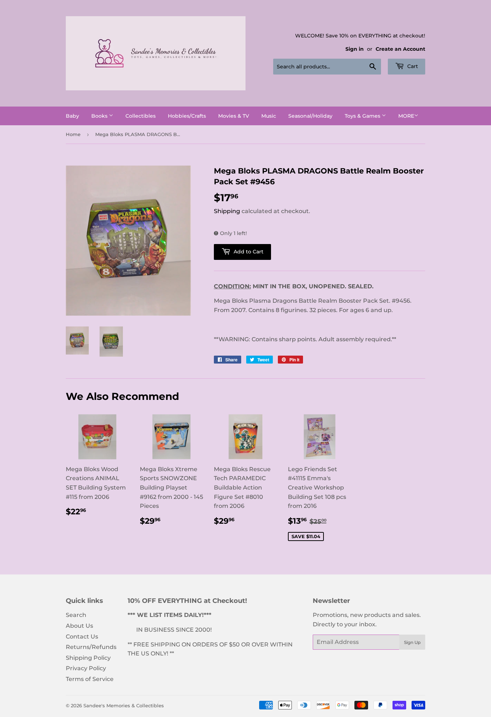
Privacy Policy (86, 668)
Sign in (354, 49)
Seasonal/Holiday (310, 116)
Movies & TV (233, 116)
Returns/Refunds (91, 647)
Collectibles (140, 116)
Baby (72, 116)
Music (268, 116)
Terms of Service (90, 679)
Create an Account (400, 49)
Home (73, 134)
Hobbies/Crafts (187, 116)
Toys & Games (363, 116)
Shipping (227, 211)
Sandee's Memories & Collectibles (123, 705)
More (406, 116)
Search (76, 615)
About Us (79, 625)
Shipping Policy (88, 657)
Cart (412, 66)
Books (100, 116)
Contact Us (82, 636)
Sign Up (412, 642)
